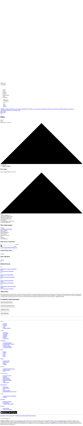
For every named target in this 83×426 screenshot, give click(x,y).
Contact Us (5, 332)
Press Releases (6, 402)
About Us (5, 323)
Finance (4, 353)
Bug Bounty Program (31, 415)
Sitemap (4, 337)
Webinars (5, 397)
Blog (4, 327)
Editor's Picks (6, 362)
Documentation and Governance (9, 391)
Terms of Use (9, 415)
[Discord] (11, 417)
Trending (5, 376)
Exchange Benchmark (7, 409)
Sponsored (3, 399)
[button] (42, 96)
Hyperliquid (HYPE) (7, 380)
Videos (2, 358)
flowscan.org (3, 231)
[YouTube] (8, 417)
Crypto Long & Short (7, 347)
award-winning (19, 420)
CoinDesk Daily (6, 360)
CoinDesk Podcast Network (9, 368)
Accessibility (5, 333)
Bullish (53, 422)
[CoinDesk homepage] (5, 319)
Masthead (5, 324)
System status (6, 338)
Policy (4, 355)
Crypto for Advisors (7, 346)
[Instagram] (6, 417)
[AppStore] (4, 413)
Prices (2, 112)
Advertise (5, 334)
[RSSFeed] (5, 417)
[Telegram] (12, 417)
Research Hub (6, 408)
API (4, 389)
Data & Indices (4, 384)
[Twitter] (1, 417)
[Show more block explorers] (7, 231)
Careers (4, 325)
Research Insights (6, 390)
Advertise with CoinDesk (8, 403)
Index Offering (6, 388)
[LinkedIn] (4, 417)
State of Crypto (6, 345)
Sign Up (5, 106)
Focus (4, 356)
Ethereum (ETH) (6, 379)
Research (2, 406)
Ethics (2, 415)
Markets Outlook (6, 370)
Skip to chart (3, 111)
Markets (4, 351)
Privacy (4, 415)
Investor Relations (7, 328)
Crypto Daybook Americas (8, 344)
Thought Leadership (7, 401)
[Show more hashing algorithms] (6, 234)
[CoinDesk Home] (5, 87)
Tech (4, 354)
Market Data (5, 386)
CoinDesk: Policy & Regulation (9, 396)
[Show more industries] (7, 239)
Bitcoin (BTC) (6, 377)
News (2, 349)
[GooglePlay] (12, 413)
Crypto (2, 109)
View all (2, 253)
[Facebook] (2, 417)
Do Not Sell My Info (22, 415)
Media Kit (5, 336)
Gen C (4, 371)
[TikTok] (9, 417)
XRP (4, 381)
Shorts (4, 363)
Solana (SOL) (6, 382)
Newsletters (3, 340)
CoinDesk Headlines (7, 342)
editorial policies (62, 420)
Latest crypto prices (7, 375)
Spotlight (5, 364)
